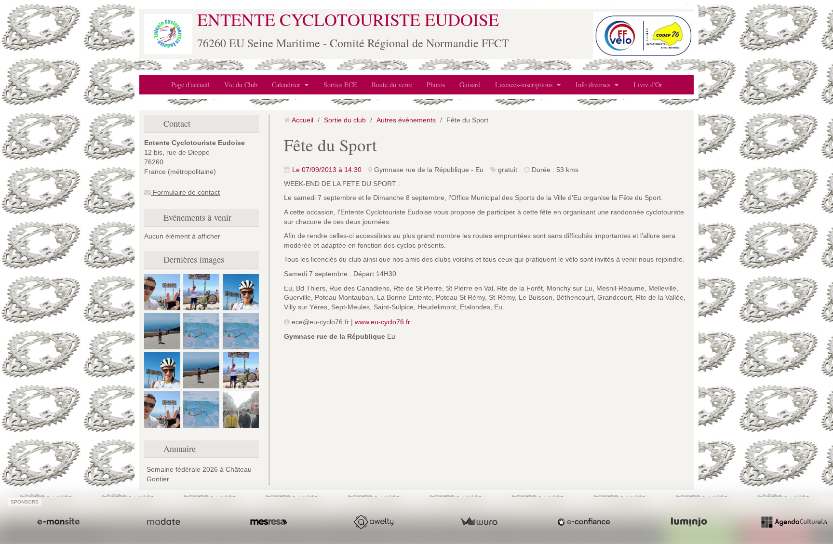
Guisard (470, 84)
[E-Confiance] (584, 522)
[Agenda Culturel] (794, 522)
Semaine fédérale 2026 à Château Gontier (199, 474)
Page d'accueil (190, 84)
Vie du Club (240, 84)
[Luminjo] (689, 522)
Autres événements (406, 120)
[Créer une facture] (479, 522)
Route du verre (392, 84)
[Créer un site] (58, 522)
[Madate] (163, 522)
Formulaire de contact (185, 192)
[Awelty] (373, 522)
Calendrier (286, 84)
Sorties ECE (340, 84)
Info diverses (593, 84)
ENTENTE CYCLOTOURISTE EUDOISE (348, 19)
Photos (436, 84)
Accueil (302, 120)
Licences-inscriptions (523, 84)
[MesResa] (268, 522)
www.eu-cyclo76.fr (382, 322)
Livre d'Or (647, 84)
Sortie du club (345, 120)
